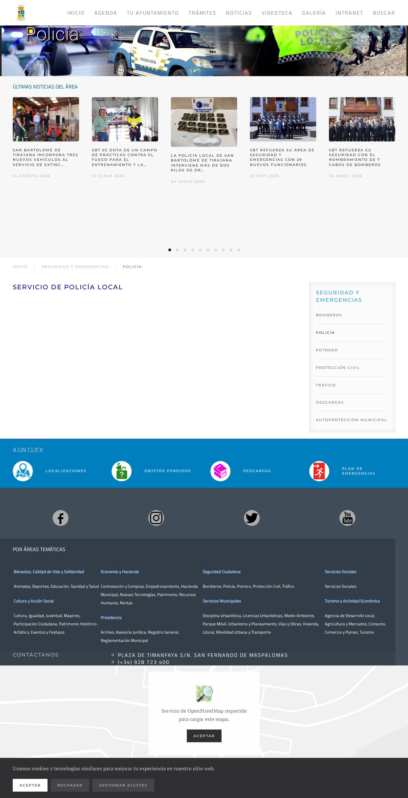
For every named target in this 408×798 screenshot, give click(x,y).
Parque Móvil (214, 624)
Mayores (71, 615)
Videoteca (277, 13)
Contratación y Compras (122, 586)
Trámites (202, 13)
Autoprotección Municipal (351, 420)
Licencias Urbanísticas (262, 615)
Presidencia (111, 617)
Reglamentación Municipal (124, 640)
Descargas (330, 402)
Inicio (76, 13)
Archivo (107, 632)
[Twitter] (252, 518)
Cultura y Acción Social (34, 601)
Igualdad (36, 615)
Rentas (126, 603)
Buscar (384, 13)
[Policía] (204, 44)
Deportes (40, 586)
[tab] (169, 249)
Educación (60, 586)
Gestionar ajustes (123, 785)
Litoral (208, 632)
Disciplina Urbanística (222, 615)
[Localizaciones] (23, 471)
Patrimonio (167, 594)
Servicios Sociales (340, 571)
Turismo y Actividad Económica (352, 601)
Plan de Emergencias (358, 471)
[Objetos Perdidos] (122, 471)
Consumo (376, 624)
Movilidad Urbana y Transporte (243, 632)
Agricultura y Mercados (346, 624)
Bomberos (329, 315)
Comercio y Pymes (341, 632)
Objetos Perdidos (167, 471)
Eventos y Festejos (47, 632)
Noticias (239, 13)
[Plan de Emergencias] (319, 471)
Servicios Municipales (222, 601)
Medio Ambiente (299, 615)
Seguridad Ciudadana (222, 571)
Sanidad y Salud (84, 586)
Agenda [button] (105, 13)
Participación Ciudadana (35, 624)
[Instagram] (156, 518)
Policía (325, 332)
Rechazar (70, 785)
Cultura (20, 615)
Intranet (349, 13)
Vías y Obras (290, 624)
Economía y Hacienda (120, 571)
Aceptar (204, 736)
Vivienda (310, 624)
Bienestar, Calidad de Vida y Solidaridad (49, 571)
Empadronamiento (162, 586)
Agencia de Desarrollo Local (349, 615)
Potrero (327, 350)
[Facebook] (61, 518)
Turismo (367, 632)
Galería (314, 13)
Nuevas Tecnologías (137, 594)
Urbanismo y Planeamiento (252, 624)
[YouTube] (347, 518)
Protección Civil (338, 367)
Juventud (54, 615)
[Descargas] (220, 471)
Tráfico (326, 385)
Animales (22, 586)
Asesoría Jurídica (131, 632)
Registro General (163, 632)
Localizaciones (66, 471)
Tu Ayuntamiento (153, 13)
